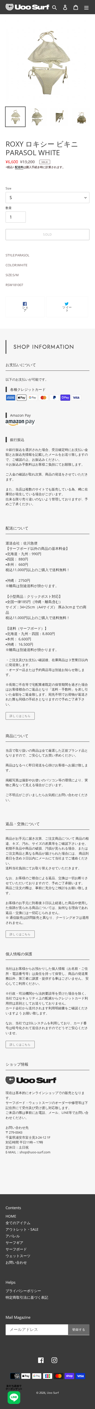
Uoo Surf (53, 1393)
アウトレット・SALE (22, 1229)
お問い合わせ (16, 1262)
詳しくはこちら (20, 716)
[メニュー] (86, 7)
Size (8, 188)
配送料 (19, 167)
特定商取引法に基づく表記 (27, 1297)
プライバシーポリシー (23, 1290)
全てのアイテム (18, 1222)
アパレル (13, 1236)
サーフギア (14, 1242)
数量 (9, 208)
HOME (11, 1216)
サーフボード (16, 1249)
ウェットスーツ (18, 1255)
